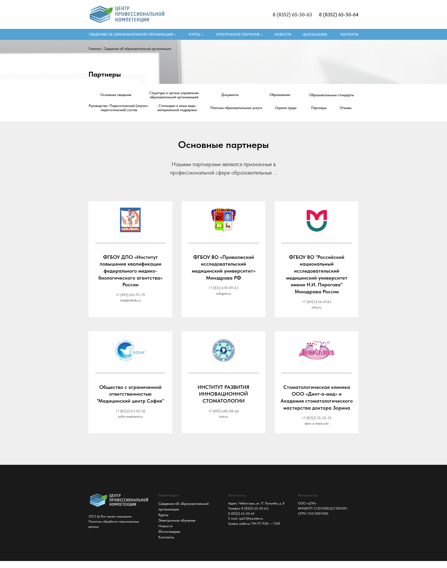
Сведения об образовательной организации (131, 34)
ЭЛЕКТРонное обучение (238, 34)
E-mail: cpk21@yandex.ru (245, 518)
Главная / (95, 49)
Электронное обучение (176, 520)
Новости (282, 34)
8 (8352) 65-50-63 (292, 14)
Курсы (163, 515)
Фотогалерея (169, 531)
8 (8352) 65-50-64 (339, 14)
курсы (194, 34)
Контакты (350, 34)
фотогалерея (315, 35)
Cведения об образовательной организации (137, 49)
